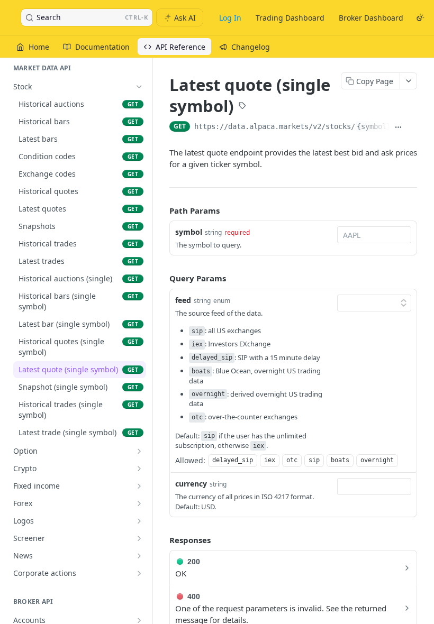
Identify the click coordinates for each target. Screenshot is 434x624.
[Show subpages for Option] (139, 451)
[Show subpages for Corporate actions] (139, 573)
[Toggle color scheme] (420, 17)
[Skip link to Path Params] (162, 210)
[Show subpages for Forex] (139, 503)
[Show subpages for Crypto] (139, 468)
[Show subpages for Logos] (139, 521)
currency (191, 484)
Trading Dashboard (290, 18)
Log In (230, 18)
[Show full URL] (398, 127)
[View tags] (242, 106)
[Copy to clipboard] (412, 127)
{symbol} (374, 126)
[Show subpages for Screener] (139, 538)
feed (183, 300)
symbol (188, 232)
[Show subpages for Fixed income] (139, 486)
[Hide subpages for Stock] (139, 86)
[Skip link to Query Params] (162, 279)
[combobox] (374, 234)
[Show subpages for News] (139, 556)
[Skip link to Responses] (162, 540)
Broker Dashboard (371, 18)
